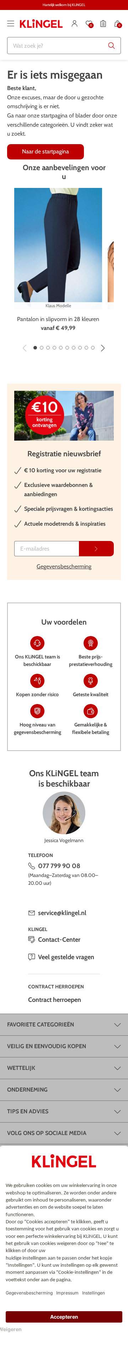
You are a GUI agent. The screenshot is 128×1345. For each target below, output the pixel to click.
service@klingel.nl (62, 913)
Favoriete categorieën (40, 1024)
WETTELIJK (21, 1068)
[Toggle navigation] (10, 23)
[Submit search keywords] (111, 45)
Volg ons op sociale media (46, 1133)
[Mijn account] (74, 23)
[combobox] (64, 45)
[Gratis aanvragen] (96, 548)
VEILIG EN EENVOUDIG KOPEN (46, 1046)
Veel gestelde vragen (66, 957)
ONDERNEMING (27, 1089)
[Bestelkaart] (103, 23)
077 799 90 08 (59, 866)
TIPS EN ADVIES (27, 1111)
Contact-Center (59, 940)
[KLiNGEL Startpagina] (41, 23)
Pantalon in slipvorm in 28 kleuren (58, 319)
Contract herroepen (54, 1000)
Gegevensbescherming (64, 566)
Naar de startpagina (45, 151)
